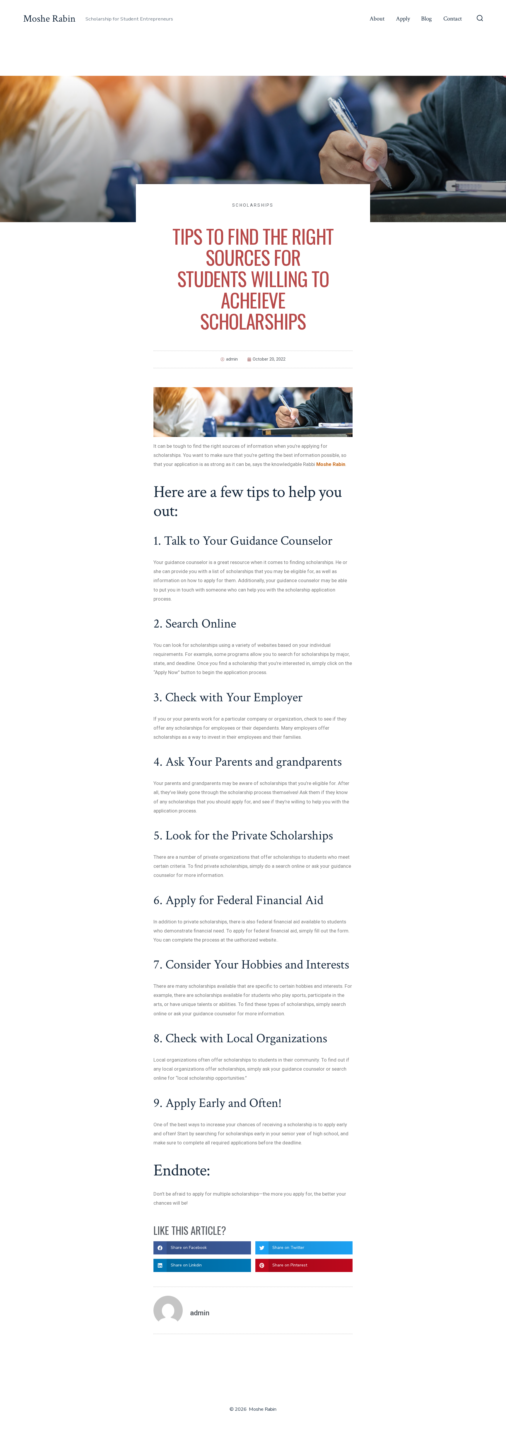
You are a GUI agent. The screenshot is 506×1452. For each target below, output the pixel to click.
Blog (426, 19)
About (377, 19)
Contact (452, 19)
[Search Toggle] (480, 18)
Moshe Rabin (330, 464)
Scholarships (253, 205)
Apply (403, 19)
